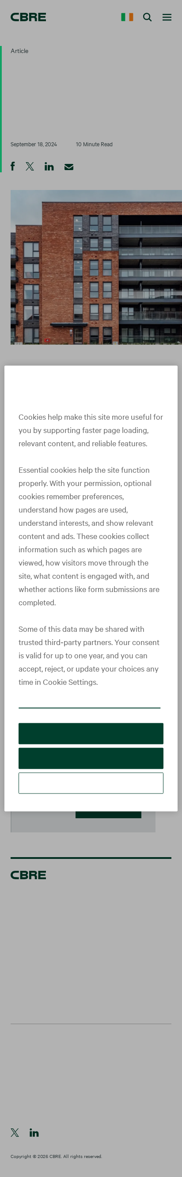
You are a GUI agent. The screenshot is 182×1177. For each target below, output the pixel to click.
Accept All (91, 745)
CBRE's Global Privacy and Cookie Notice (77, 710)
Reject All (91, 770)
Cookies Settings (91, 795)
